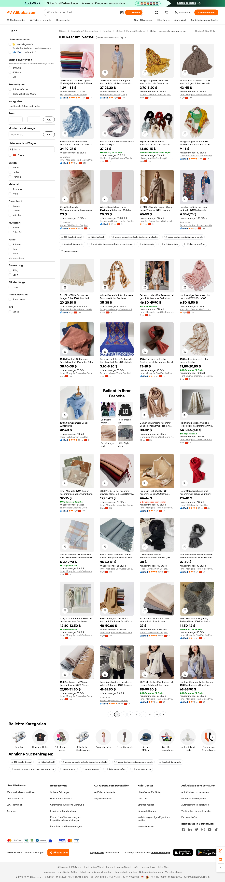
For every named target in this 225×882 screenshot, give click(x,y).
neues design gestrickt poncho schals (185, 237)
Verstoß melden (146, 826)
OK (49, 119)
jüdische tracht (98, 237)
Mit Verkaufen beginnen (193, 798)
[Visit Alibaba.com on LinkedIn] (190, 829)
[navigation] (32, 373)
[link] (220, 851)
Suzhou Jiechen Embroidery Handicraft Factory (197, 225)
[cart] (167, 13)
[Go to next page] (163, 714)
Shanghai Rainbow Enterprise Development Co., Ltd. (77, 309)
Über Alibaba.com (16, 785)
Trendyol (144, 867)
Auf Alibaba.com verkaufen (195, 792)
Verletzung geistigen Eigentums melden (154, 818)
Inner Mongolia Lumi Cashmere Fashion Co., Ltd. (157, 312)
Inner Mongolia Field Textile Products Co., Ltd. (77, 160)
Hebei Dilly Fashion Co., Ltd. (74, 225)
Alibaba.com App (160, 852)
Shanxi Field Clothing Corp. (113, 94)
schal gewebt (148, 244)
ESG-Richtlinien (15, 804)
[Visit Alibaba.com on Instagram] (203, 829)
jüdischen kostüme (196, 244)
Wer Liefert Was (160, 867)
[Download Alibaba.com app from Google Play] (207, 852)
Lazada (109, 867)
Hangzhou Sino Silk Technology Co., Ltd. (197, 155)
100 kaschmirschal (73, 237)
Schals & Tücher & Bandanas (130, 31)
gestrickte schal (71, 251)
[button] (122, 12)
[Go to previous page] (110, 714)
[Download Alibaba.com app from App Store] (183, 852)
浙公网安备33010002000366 (166, 877)
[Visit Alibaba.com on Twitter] (196, 829)
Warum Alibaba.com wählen (21, 792)
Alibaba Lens (13, 852)
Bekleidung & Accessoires (84, 31)
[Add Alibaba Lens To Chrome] (58, 852)
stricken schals (171, 244)
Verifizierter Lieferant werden (196, 811)
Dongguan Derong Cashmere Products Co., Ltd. (117, 309)
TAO (135, 867)
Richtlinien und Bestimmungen (66, 826)
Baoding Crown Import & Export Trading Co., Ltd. (157, 221)
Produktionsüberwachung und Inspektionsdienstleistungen (65, 818)
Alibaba (62, 31)
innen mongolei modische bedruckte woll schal (136, 237)
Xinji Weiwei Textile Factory (73, 94)
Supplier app (97, 852)
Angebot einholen (103, 798)
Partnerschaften (189, 817)
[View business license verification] (142, 877)
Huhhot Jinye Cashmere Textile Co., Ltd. (117, 158)
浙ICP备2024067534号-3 (197, 877)
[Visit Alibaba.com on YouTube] (210, 829)
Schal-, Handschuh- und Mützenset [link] (168, 31)
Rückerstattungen (147, 811)
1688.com (76, 867)
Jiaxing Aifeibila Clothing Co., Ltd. (156, 158)
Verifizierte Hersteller (105, 792)
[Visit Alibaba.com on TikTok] (216, 829)
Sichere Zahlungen (60, 792)
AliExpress (62, 867)
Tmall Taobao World (93, 867)
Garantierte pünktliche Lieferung (67, 804)
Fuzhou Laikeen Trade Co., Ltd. (155, 94)
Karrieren (11, 811)
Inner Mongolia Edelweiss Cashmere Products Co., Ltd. (197, 94)
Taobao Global (123, 867)
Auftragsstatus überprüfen (195, 804)
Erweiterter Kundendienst (63, 811)
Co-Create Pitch (15, 798)
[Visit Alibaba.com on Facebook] (183, 829)
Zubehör (107, 31)
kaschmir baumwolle (73, 244)
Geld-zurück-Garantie (61, 798)
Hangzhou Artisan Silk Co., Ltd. (195, 309)
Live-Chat (143, 798)
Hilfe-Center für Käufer (149, 792)
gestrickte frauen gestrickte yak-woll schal (112, 244)
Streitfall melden (146, 804)
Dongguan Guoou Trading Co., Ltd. (117, 221)
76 (157, 714)
